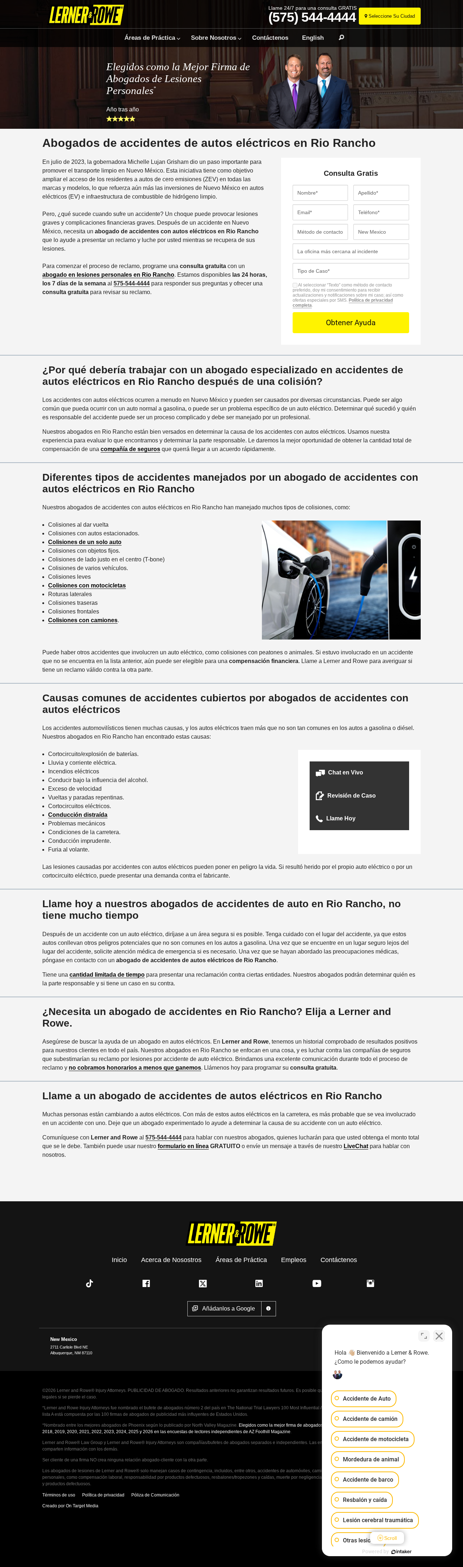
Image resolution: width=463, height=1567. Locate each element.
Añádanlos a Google (228, 1308)
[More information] (269, 1308)
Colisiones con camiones (83, 620)
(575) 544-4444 (312, 17)
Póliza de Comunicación (155, 1495)
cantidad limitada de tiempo (107, 975)
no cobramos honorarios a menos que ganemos (135, 1068)
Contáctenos (270, 37)
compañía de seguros (130, 449)
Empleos (293, 1260)
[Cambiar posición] (424, 1336)
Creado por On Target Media (70, 1505)
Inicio (119, 1260)
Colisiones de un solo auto (85, 542)
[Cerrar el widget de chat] (439, 1336)
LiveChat (356, 1146)
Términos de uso (58, 1495)
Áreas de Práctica (149, 37)
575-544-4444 (132, 283)
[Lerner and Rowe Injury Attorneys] (88, 15)
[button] (359, 772)
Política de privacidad (103, 1495)
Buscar (338, 38)
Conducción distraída (77, 815)
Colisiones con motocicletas (87, 585)
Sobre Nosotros (213, 37)
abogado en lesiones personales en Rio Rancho (108, 275)
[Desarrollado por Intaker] (401, 1552)
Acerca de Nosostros (171, 1260)
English (313, 37)
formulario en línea (183, 1146)
